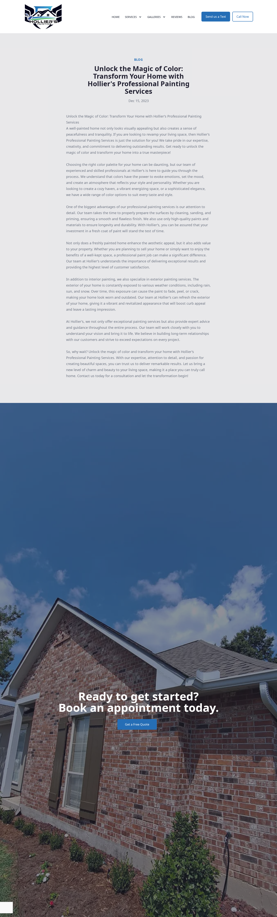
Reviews (176, 17)
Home (116, 17)
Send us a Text (216, 17)
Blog (191, 17)
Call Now (242, 17)
